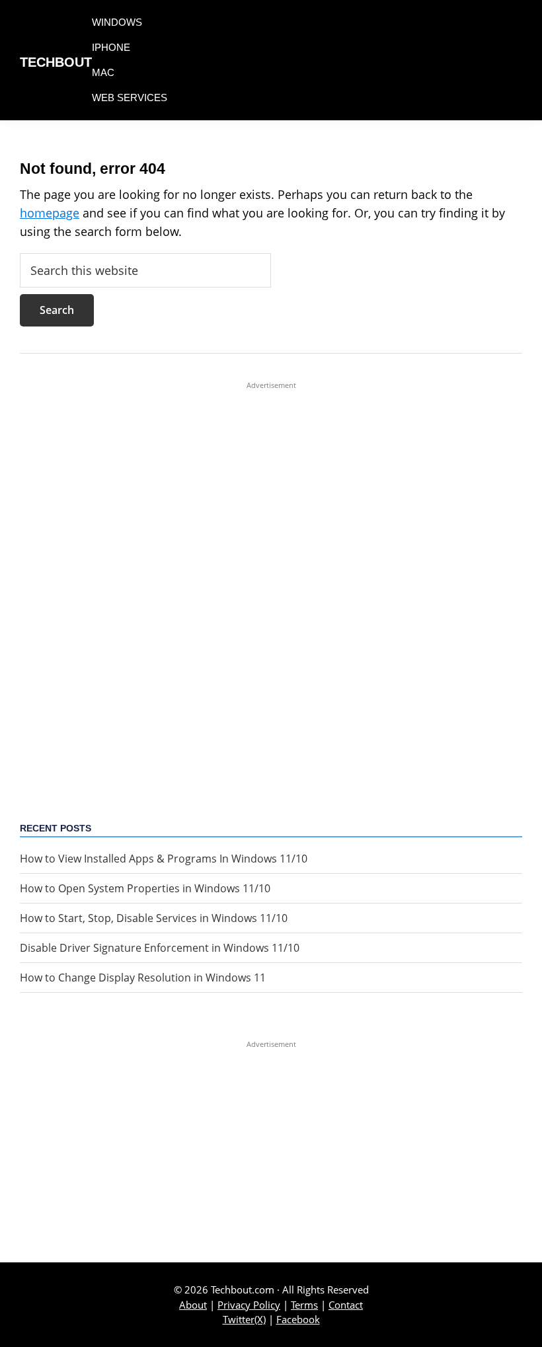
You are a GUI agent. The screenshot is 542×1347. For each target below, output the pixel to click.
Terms (304, 1304)
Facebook (298, 1319)
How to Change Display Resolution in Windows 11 (143, 977)
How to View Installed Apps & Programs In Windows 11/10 (163, 858)
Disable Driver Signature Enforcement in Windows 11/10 (159, 948)
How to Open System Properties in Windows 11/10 (145, 888)
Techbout (56, 62)
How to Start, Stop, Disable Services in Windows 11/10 (154, 918)
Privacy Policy (248, 1304)
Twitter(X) (244, 1319)
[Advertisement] (271, 589)
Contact (346, 1304)
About (193, 1304)
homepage (49, 213)
